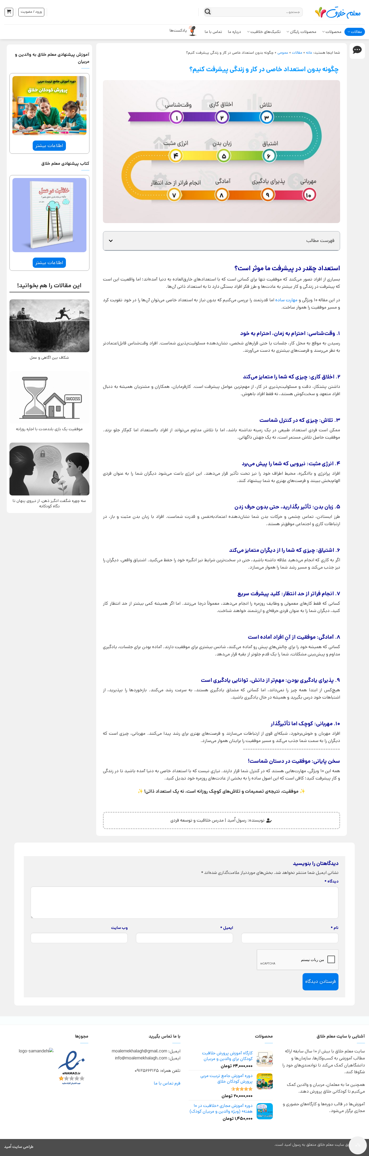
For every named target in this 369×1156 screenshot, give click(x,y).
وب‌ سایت (119, 928)
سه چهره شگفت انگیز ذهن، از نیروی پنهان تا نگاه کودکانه (49, 503)
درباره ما (234, 32)
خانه (309, 52)
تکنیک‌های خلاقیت (265, 32)
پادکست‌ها (178, 30)
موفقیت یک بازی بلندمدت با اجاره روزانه (49, 429)
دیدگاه (331, 881)
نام (334, 928)
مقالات (356, 32)
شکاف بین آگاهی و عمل (49, 357)
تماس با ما (213, 32)
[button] (9, 12)
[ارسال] (208, 12)
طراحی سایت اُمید (18, 1147)
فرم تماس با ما (167, 1083)
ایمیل (226, 928)
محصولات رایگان (303, 32)
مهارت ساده (286, 300)
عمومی (282, 52)
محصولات (333, 32)
